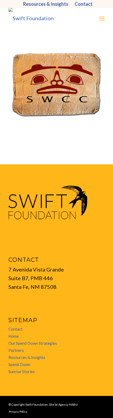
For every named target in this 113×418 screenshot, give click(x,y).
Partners (16, 350)
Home (13, 336)
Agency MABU (68, 404)
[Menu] (102, 18)
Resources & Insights (26, 357)
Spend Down (19, 364)
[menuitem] (45, 4)
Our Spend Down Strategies (32, 343)
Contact (15, 329)
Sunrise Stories (21, 371)
